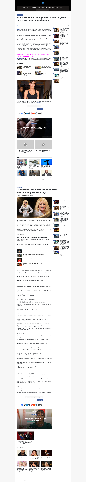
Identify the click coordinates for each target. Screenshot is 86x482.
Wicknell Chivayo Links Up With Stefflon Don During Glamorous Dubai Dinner (64, 80)
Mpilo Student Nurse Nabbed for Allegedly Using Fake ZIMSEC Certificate (34, 128)
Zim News (28, 7)
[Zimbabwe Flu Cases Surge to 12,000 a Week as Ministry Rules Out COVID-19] (56, 47)
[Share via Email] (39, 113)
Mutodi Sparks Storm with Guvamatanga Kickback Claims (27, 73)
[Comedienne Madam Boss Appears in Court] (22, 173)
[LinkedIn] (27, 113)
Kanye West (19, 29)
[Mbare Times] (43, 3)
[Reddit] (34, 113)
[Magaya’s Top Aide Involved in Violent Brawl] (38, 73)
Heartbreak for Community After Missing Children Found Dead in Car (46, 67)
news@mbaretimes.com (23, 480)
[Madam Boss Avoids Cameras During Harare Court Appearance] (22, 162)
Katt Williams (38, 105)
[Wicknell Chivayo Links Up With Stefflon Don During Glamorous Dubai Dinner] (56, 81)
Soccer (39, 7)
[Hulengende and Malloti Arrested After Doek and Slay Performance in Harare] (56, 53)
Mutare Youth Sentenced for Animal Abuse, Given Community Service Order (34, 178)
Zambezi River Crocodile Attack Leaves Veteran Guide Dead (34, 166)
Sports (42, 7)
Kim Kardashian (20, 58)
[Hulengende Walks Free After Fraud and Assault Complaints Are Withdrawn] (56, 36)
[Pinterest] (32, 113)
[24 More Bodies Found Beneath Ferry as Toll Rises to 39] (56, 59)
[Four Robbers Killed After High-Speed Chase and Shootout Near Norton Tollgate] (19, 67)
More (61, 7)
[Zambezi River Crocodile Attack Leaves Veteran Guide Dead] (34, 162)
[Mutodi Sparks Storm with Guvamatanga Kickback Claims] (19, 73)
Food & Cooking (51, 7)
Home (24, 7)
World (46, 7)
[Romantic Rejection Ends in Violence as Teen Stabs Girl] (46, 162)
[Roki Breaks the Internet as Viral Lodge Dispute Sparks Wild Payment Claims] (56, 64)
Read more (39, 102)
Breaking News (22, 12)
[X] (25, 113)
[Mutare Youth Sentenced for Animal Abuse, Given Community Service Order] (34, 173)
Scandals (56, 7)
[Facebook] (22, 113)
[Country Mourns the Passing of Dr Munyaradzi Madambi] (46, 173)
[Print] (41, 113)
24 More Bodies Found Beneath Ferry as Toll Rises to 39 (64, 58)
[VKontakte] (36, 113)
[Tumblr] (29, 113)
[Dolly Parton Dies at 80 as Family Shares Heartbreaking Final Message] (56, 30)
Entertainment (33, 7)
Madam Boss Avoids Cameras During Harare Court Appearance (22, 166)
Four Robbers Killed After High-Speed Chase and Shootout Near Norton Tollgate (28, 67)
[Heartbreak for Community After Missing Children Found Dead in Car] (38, 67)
